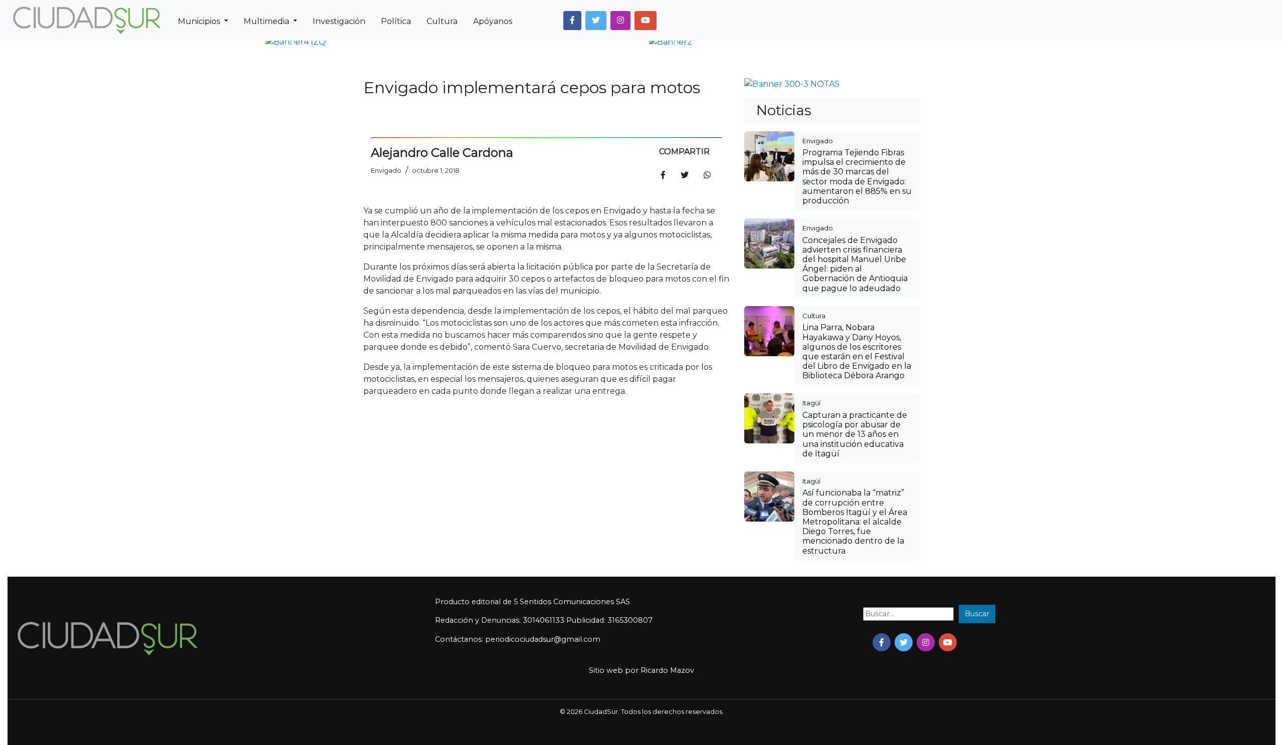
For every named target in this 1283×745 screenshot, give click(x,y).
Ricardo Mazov (667, 670)
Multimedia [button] (267, 21)
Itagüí (811, 403)
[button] (572, 20)
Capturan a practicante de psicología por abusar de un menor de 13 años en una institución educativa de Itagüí (854, 434)
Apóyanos (492, 21)
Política (396, 21)
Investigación (339, 21)
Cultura (442, 21)
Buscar (977, 613)
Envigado (817, 141)
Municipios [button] (200, 21)
